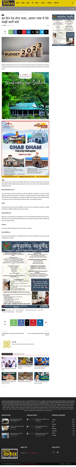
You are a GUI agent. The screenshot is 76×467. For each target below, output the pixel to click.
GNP (13, 310)
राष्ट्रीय (27, 3)
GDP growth (8, 310)
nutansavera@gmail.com (32, 453)
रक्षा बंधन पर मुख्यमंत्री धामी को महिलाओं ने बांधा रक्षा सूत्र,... (17, 427)
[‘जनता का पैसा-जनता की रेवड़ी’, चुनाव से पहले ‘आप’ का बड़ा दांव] (41, 376)
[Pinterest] (24, 32)
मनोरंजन (42, 3)
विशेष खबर (56, 3)
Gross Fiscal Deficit (20, 310)
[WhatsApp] (10, 32)
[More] (46, 322)
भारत (6, 13)
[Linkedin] (28, 32)
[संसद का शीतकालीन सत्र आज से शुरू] (25, 376)
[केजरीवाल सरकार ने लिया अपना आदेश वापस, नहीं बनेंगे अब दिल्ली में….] (30, 435)
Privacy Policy (68, 463)
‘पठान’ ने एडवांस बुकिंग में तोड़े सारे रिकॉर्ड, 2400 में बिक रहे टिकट (38, 334)
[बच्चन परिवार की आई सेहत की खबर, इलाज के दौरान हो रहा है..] (30, 428)
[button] (72, 3)
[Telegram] (42, 32)
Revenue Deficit (19, 311)
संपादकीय (49, 3)
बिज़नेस (36, 3)
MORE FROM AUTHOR (19, 354)
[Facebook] (71, 9)
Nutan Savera (41, 310)
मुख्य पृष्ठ (17, 3)
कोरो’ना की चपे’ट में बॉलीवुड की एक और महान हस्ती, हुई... (42, 420)
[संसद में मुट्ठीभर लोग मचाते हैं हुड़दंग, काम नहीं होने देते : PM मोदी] (9, 376)
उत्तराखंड (22, 3)
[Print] (37, 32)
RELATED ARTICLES (7, 354)
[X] (19, 32)
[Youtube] (73, 9)
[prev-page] (2, 386)
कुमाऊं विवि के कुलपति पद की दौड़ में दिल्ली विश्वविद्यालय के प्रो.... (16, 420)
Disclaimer (62, 463)
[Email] (33, 32)
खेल (32, 3)
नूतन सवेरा (4, 25)
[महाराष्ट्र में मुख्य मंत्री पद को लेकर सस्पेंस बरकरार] (9, 362)
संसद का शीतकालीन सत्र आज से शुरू (24, 381)
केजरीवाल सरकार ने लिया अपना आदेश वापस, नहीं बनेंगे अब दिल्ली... (41, 434)
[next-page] (5, 386)
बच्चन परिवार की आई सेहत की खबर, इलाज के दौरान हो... (41, 427)
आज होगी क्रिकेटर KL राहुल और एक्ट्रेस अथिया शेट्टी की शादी (13, 334)
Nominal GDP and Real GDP (30, 310)
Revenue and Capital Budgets (8, 311)
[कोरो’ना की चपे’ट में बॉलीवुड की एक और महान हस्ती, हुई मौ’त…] (30, 420)
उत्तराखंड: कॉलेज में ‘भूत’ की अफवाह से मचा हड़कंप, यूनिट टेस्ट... (16, 434)
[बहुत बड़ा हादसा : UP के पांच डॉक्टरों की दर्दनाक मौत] (25, 361)
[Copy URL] (46, 32)
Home (3, 13)
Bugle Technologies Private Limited (29, 463)
